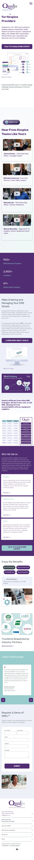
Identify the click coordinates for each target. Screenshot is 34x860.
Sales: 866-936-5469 (7, 811)
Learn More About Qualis (17, 340)
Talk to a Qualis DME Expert (17, 47)
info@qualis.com (6, 815)
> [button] (31, 700)
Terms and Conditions (15, 845)
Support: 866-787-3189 (8, 813)
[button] (31, 698)
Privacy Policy (5, 845)
